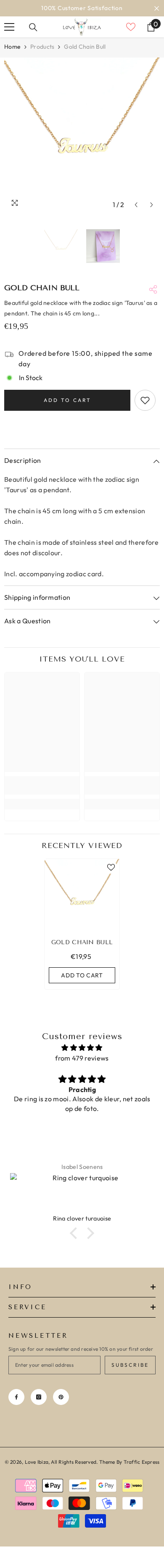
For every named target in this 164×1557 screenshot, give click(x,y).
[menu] (9, 27)
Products (42, 46)
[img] (82, 1047)
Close (156, 8)
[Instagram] (39, 1397)
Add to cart (67, 400)
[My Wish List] (130, 27)
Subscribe (130, 1365)
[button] (136, 204)
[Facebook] (16, 1397)
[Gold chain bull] (82, 896)
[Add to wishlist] (145, 400)
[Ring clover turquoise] (82, 1193)
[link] (42, 785)
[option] (82, 8)
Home (12, 46)
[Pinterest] (61, 1397)
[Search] (33, 27)
